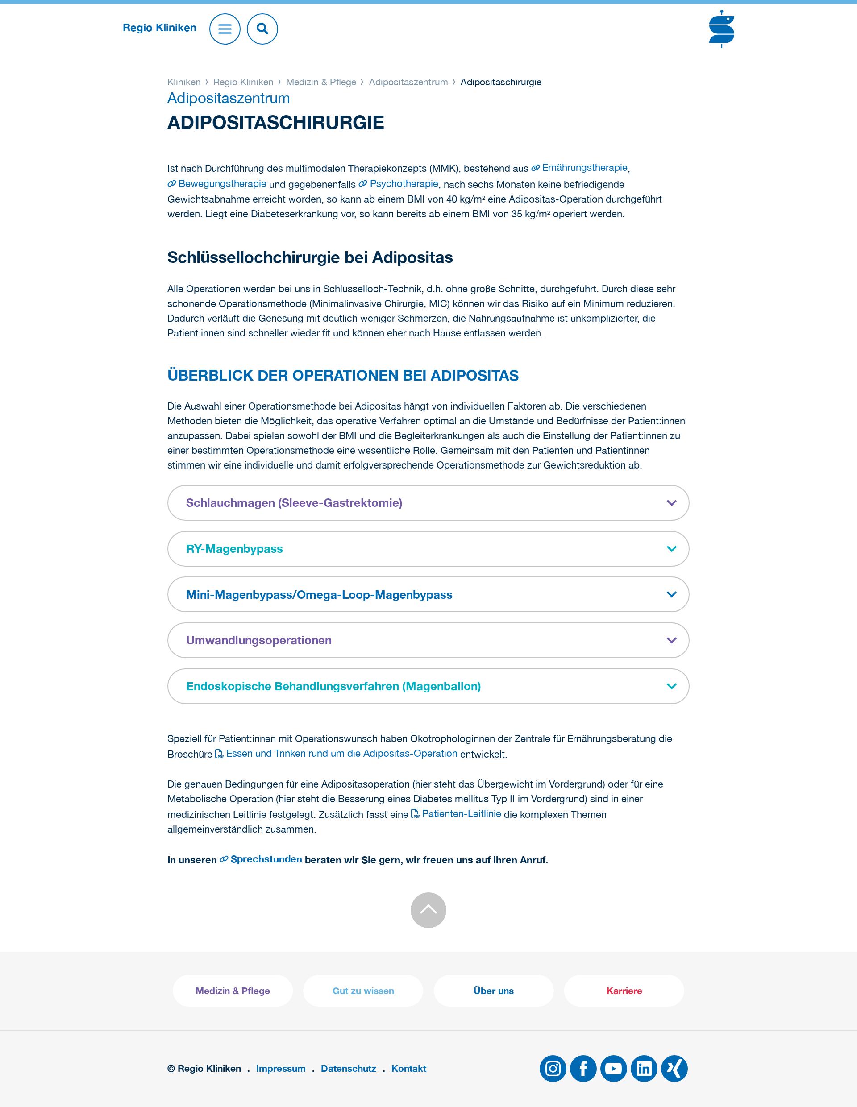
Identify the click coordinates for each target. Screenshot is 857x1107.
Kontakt (408, 1068)
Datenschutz (348, 1068)
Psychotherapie (404, 183)
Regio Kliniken (243, 81)
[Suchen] (262, 29)
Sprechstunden (266, 859)
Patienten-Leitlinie (461, 813)
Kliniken (185, 81)
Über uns (494, 990)
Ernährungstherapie (585, 167)
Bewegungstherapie (222, 183)
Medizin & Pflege (321, 81)
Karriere (624, 990)
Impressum (281, 1068)
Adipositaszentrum (408, 81)
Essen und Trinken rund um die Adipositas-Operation (342, 753)
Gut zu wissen (363, 990)
